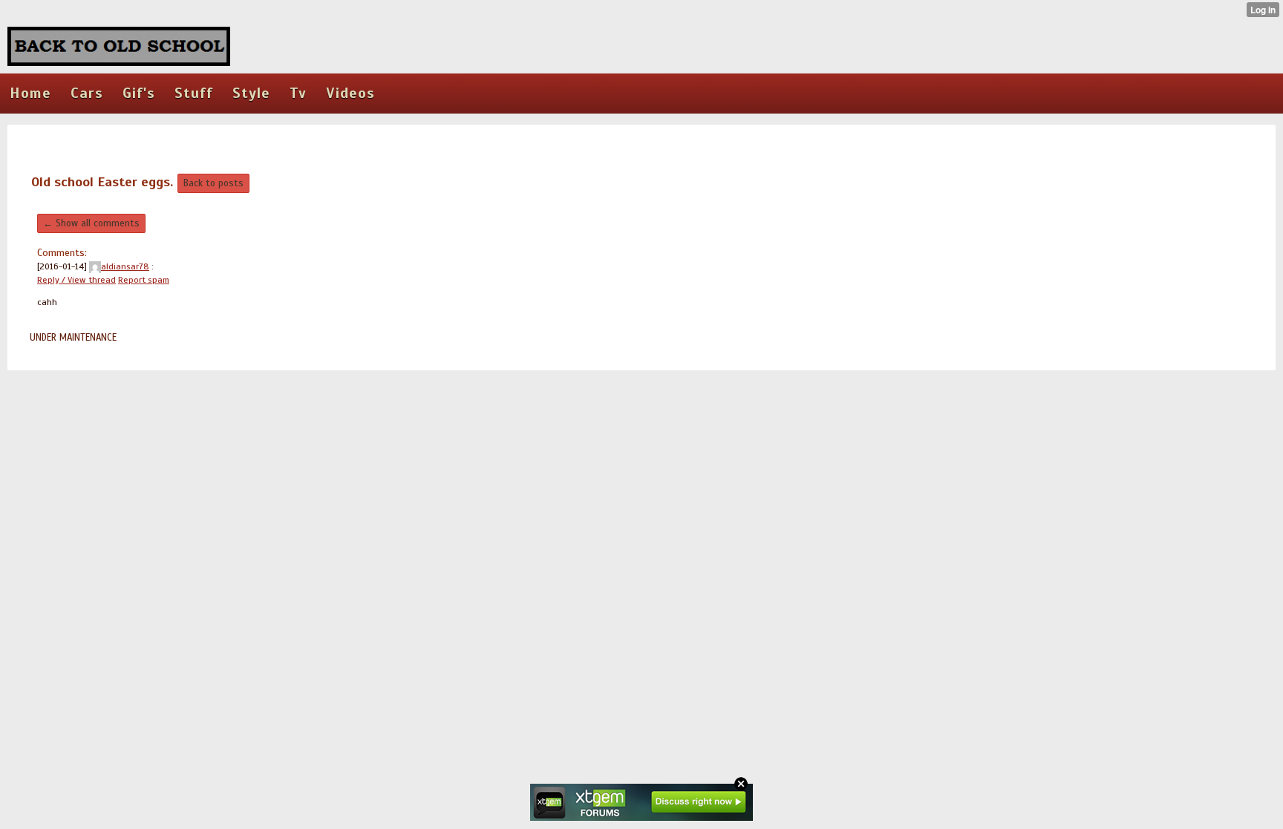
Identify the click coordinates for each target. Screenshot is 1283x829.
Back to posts (213, 183)
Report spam (143, 280)
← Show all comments (91, 223)
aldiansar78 (125, 266)
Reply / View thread (76, 280)
